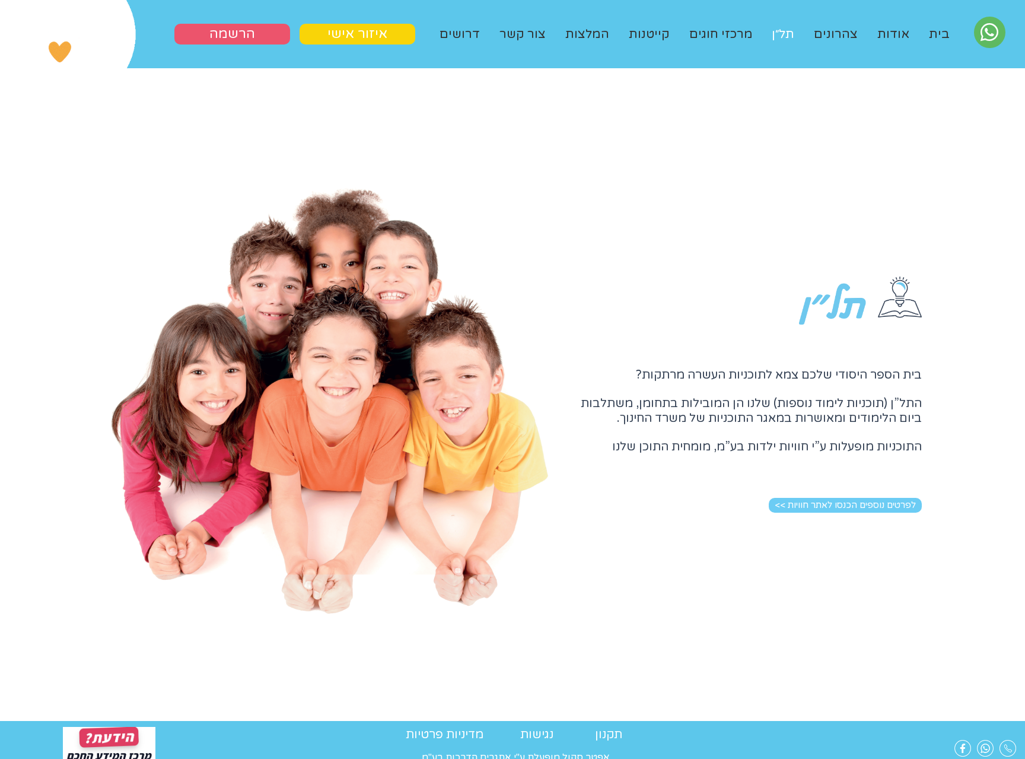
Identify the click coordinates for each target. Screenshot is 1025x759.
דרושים (460, 34)
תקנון (608, 735)
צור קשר (522, 34)
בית (939, 34)
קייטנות (649, 34)
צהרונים (836, 34)
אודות (893, 34)
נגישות (536, 735)
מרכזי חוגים (721, 34)
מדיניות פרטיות (444, 735)
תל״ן (783, 34)
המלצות (587, 34)
